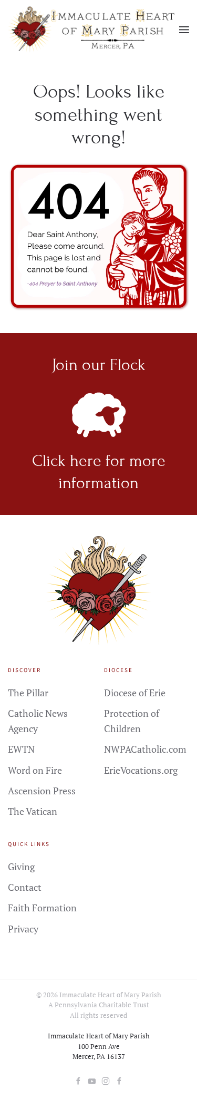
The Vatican (32, 811)
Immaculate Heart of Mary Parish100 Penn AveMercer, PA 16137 (99, 1046)
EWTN (21, 749)
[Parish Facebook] (78, 1080)
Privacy (23, 928)
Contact (25, 887)
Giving (21, 866)
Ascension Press (42, 790)
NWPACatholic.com (145, 749)
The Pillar (28, 692)
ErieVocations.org (141, 770)
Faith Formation (42, 907)
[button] (184, 30)
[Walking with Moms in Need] (119, 1080)
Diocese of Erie (134, 692)
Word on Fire (35, 770)
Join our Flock (99, 364)
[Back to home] (93, 30)
